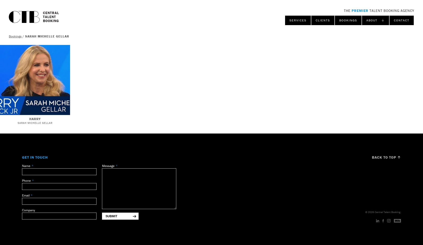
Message (108, 166)
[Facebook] (383, 221)
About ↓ (375, 20)
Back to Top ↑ (386, 157)
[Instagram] (389, 221)
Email (26, 195)
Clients (323, 20)
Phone (26, 180)
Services (297, 20)
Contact (401, 20)
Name (26, 166)
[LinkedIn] (377, 221)
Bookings (348, 20)
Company (28, 210)
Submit (111, 216)
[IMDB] (397, 221)
